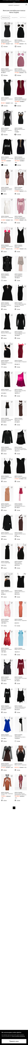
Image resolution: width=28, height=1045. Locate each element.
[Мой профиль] (26, 4)
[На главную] (14, 5)
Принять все (14, 1041)
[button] (14, 1037)
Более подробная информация (18, 1036)
